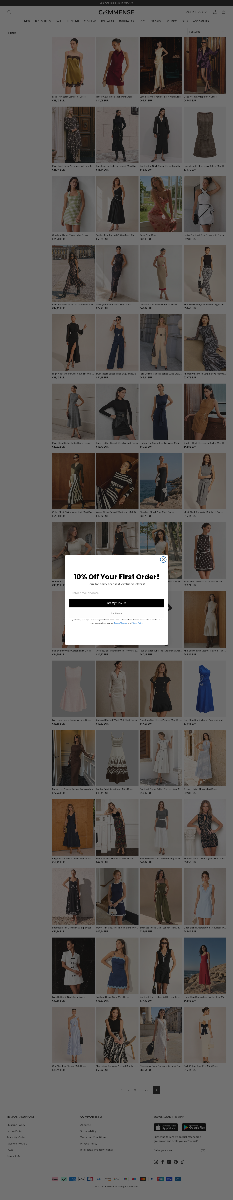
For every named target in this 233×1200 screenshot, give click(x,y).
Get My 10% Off (116, 603)
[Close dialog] (163, 560)
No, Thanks (116, 613)
